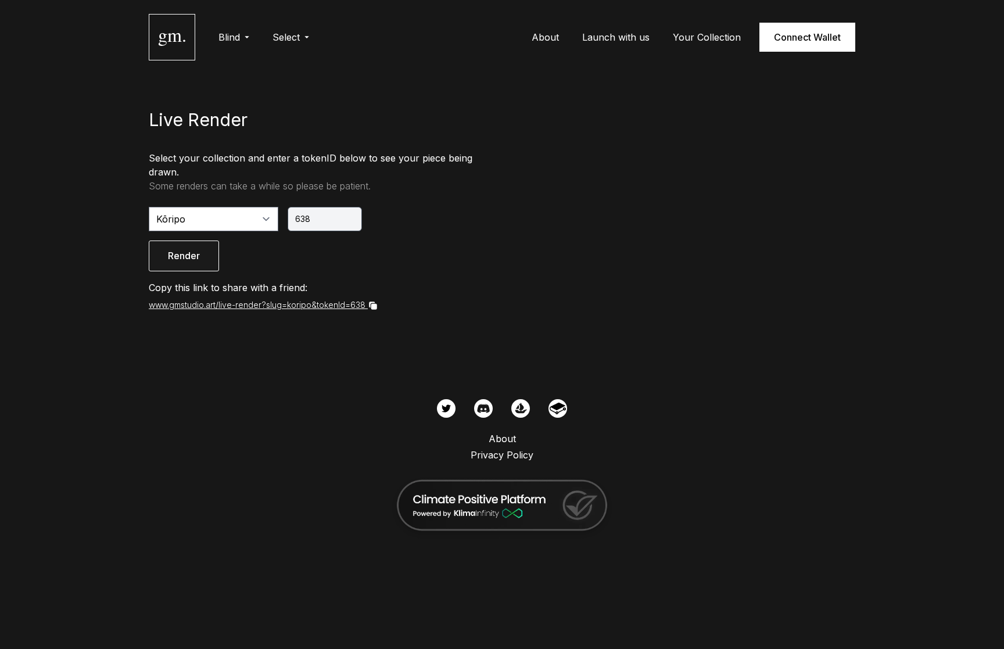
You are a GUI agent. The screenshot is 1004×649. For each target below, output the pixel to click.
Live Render (198, 119)
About (545, 37)
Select (286, 37)
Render (184, 255)
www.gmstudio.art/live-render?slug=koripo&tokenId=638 (257, 305)
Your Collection (707, 37)
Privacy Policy (502, 455)
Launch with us (616, 37)
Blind (229, 37)
